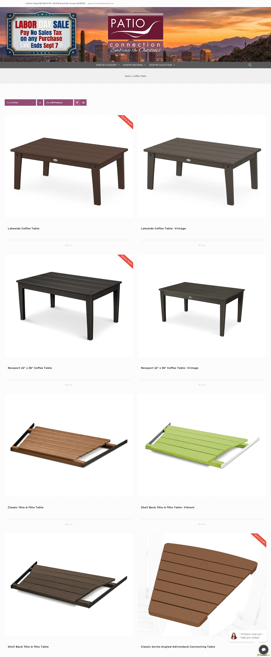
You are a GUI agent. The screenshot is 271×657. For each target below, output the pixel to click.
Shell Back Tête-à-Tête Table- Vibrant (168, 507)
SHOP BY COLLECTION (160, 64)
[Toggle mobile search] (250, 65)
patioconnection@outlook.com (101, 3)
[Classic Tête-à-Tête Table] (69, 445)
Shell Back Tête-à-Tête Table (28, 646)
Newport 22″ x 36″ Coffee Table (30, 367)
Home (128, 76)
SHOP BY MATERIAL (133, 64)
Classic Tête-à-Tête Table (26, 507)
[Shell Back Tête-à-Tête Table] (69, 584)
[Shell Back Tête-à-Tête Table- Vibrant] (202, 445)
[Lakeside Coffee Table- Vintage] (202, 166)
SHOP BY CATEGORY (106, 64)
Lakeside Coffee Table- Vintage (163, 228)
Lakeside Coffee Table (24, 228)
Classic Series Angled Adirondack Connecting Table (178, 646)
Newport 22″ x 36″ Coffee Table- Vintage (170, 367)
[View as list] (83, 102)
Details (70, 245)
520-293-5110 (45, 3)
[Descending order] (40, 102)
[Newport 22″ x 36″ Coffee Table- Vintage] (202, 306)
